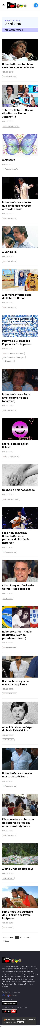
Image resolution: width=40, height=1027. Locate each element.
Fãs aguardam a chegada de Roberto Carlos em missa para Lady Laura (18, 823)
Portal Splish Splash (12, 456)
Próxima (6, 941)
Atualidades (9, 740)
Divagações (9, 361)
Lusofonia (8, 598)
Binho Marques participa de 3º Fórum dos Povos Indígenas (17, 915)
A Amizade (8, 160)
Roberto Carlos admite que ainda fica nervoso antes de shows (16, 206)
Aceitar (20, 1022)
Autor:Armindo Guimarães (14, 353)
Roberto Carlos (10, 77)
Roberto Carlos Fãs (12, 126)
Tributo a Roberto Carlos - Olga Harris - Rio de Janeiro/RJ (18, 113)
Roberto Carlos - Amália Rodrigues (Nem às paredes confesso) (17, 635)
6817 (28, 937)
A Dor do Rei (9, 252)
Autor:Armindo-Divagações (14, 357)
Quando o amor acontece (18, 490)
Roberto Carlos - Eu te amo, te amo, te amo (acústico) (16, 398)
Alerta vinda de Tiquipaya (17, 869)
